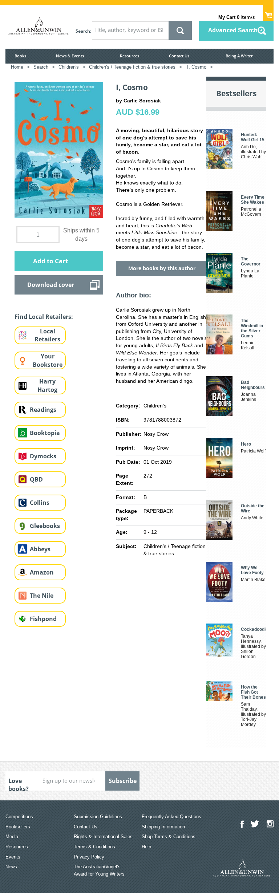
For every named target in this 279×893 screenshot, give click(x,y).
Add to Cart (50, 261)
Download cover (50, 285)
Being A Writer (239, 55)
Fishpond (43, 619)
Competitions (19, 816)
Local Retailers (47, 335)
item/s (236, 17)
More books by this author (161, 268)
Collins (39, 503)
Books (20, 55)
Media (11, 836)
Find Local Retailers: (44, 317)
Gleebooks (45, 526)
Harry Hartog (47, 385)
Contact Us (179, 55)
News (11, 866)
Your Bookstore (47, 360)
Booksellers (17, 826)
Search (83, 31)
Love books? (18, 784)
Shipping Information (163, 826)
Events (12, 857)
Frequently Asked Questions (171, 816)
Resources (129, 55)
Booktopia (45, 433)
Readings (43, 410)
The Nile (41, 596)
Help (146, 846)
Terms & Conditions (94, 846)
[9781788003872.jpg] (59, 150)
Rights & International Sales (103, 836)
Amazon (42, 572)
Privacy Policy (89, 857)
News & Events (70, 55)
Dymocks (43, 456)
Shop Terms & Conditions (168, 836)
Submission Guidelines (98, 816)
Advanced (233, 30)
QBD (36, 479)
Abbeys (40, 549)
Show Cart (268, 13)
